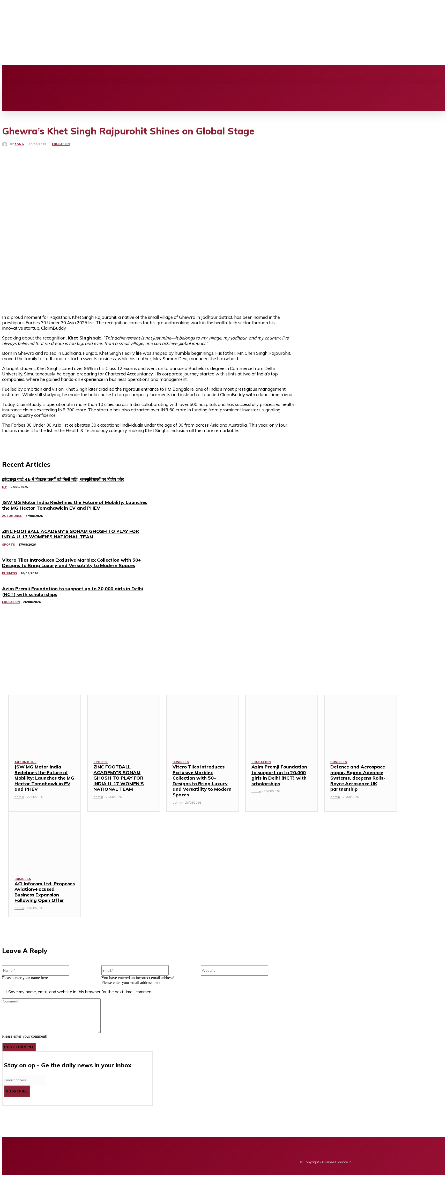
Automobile (25, 762)
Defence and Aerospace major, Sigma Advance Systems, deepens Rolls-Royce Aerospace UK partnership (357, 778)
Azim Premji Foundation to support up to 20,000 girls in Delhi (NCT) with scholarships (279, 775)
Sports (100, 762)
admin (19, 144)
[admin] (6, 144)
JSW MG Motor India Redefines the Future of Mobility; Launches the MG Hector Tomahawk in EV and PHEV (44, 778)
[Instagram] (127, 74)
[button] (9, 89)
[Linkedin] (136, 74)
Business (181, 762)
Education (61, 144)
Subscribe (17, 1091)
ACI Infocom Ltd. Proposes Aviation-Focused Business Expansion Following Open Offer (44, 892)
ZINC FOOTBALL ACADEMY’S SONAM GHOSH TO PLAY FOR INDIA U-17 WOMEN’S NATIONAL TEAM (118, 778)
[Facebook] (119, 74)
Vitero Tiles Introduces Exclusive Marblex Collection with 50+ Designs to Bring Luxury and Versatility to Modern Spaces (202, 781)
